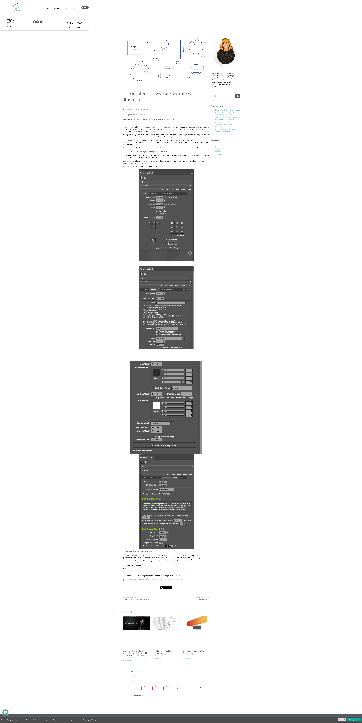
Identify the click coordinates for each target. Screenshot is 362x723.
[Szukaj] (237, 96)
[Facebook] (82, 7)
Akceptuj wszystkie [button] (354, 720)
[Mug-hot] (87, 7)
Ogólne (217, 152)
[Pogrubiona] (139, 688)
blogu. (178, 576)
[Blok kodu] (165, 688)
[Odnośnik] (168, 688)
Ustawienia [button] (342, 720)
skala (174, 580)
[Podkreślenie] (146, 688)
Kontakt (74, 9)
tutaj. (136, 144)
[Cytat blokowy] (161, 688)
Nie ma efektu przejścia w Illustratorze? (194, 652)
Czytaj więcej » (127, 660)
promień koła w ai (165, 580)
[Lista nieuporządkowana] (157, 688)
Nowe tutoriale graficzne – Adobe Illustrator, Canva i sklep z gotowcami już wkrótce (136, 653)
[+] (178, 688)
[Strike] (150, 688)
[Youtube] (85, 7)
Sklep (56, 9)
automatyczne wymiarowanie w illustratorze (141, 580)
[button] (166, 587)
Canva (216, 144)
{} (173, 688)
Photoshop (218, 154)
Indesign (217, 149)
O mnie (48, 9)
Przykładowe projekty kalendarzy (162, 652)
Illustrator (218, 147)
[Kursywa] (143, 688)
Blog (65, 9)
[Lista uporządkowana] (154, 688)
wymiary (180, 580)
